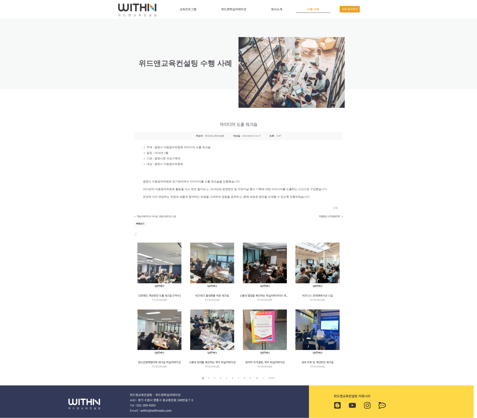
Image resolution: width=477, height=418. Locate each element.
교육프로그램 (188, 9)
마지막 (271, 378)
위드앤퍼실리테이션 (233, 9)
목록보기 (140, 223)
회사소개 (276, 9)
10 (257, 378)
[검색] (136, 234)
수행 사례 (313, 9)
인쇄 (335, 208)
